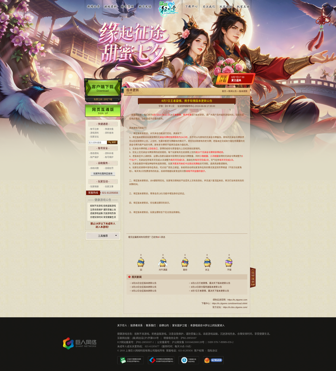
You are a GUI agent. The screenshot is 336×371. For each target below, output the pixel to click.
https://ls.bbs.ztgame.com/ (235, 307)
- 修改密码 (94, 153)
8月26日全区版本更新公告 (144, 283)
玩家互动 (243, 6)
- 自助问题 (94, 168)
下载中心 (191, 6)
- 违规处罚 (108, 168)
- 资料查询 (108, 133)
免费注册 (98, 99)
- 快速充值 (108, 129)
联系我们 (151, 325)
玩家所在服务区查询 (102, 173)
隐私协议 (212, 350)
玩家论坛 (225, 6)
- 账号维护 (108, 157)
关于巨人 (122, 325)
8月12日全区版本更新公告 (144, 291)
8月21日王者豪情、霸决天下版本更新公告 (210, 283)
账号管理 (127, 6)
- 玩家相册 (94, 186)
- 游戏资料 (94, 133)
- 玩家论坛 (94, 137)
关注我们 (208, 6)
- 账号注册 (94, 129)
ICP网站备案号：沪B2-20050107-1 (135, 342)
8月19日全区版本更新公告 (144, 287)
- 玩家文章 (108, 186)
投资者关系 (136, 325)
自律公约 (164, 325)
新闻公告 (93, 6)
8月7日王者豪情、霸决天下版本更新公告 (210, 291)
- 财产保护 (94, 157)
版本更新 (243, 91)
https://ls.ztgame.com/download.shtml (229, 303)
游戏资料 (110, 6)
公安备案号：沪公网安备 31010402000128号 (180, 342)
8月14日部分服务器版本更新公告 (206, 287)
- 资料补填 (108, 153)
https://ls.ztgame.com (237, 300)
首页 (224, 91)
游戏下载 (108, 99)
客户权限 (199, 350)
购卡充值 (144, 6)
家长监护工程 (179, 325)
